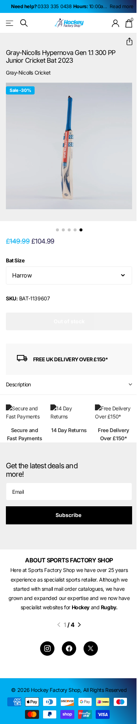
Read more (122, 6)
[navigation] (57, 230)
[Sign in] (116, 23)
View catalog (10, 23)
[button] (126, 41)
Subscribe (69, 515)
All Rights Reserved (105, 690)
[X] (91, 648)
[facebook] (69, 648)
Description (18, 384)
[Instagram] (47, 648)
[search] (24, 23)
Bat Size (15, 260)
